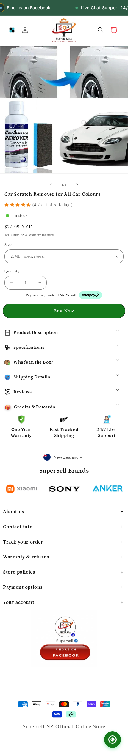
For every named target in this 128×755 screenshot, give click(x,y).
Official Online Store (80, 726)
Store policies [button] (19, 572)
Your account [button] (18, 602)
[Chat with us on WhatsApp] (112, 739)
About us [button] (13, 511)
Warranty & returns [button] (26, 557)
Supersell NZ (39, 726)
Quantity (12, 271)
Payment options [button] (23, 587)
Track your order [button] (23, 542)
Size (8, 244)
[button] (11, 30)
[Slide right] (77, 184)
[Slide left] (50, 184)
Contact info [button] (17, 527)
